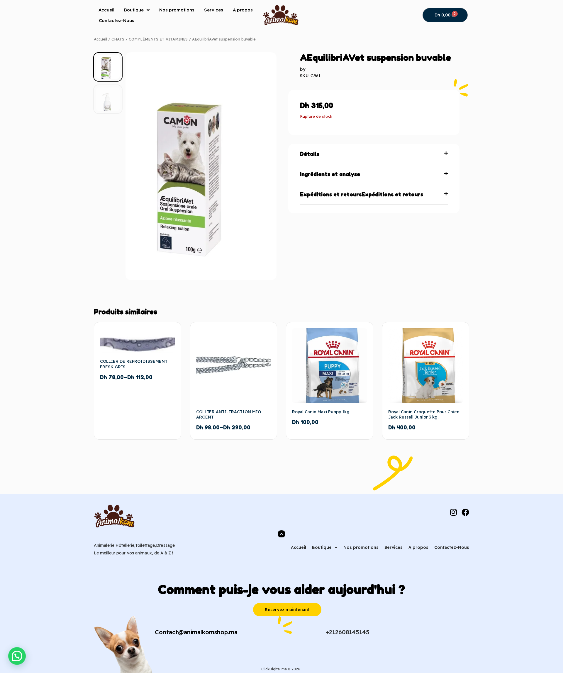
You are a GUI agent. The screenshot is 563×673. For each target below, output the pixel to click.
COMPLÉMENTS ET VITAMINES (158, 39)
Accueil (106, 10)
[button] (374, 154)
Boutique (134, 10)
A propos (243, 10)
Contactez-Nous (116, 20)
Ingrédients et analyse (330, 174)
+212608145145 (347, 632)
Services (213, 10)
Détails (309, 154)
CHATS (117, 39)
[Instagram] (453, 512)
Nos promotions (176, 10)
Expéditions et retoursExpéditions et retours (361, 194)
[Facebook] (465, 512)
